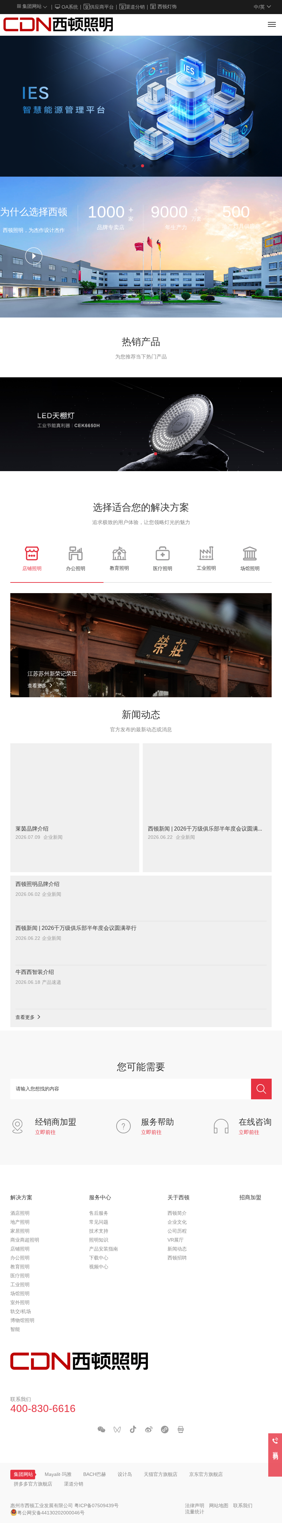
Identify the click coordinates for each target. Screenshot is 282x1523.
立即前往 (45, 1132)
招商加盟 (250, 1198)
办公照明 (20, 1258)
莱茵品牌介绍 (31, 829)
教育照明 (20, 1267)
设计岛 (125, 1474)
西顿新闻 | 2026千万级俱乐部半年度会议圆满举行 (207, 829)
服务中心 (100, 1198)
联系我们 (242, 1506)
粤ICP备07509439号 (96, 1506)
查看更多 (25, 1017)
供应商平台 (102, 7)
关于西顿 (178, 1198)
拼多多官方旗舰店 (33, 1484)
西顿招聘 (177, 1258)
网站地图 (218, 1506)
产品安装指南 (103, 1249)
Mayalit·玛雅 (58, 1474)
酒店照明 (20, 1213)
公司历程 (177, 1231)
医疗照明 (20, 1276)
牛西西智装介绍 (34, 972)
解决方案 (21, 1198)
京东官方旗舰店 (206, 1474)
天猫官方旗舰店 (160, 1474)
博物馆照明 (22, 1320)
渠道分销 (135, 7)
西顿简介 (177, 1213)
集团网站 (31, 6)
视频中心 (98, 1267)
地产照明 (20, 1222)
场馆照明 (20, 1294)
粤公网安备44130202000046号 (51, 1513)
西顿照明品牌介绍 (37, 884)
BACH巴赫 (94, 1474)
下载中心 (98, 1258)
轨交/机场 (20, 1311)
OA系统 (69, 7)
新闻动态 (177, 1249)
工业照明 (20, 1285)
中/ (259, 7)
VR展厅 (175, 1240)
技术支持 (98, 1231)
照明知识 (98, 1240)
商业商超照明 (24, 1240)
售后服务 (98, 1213)
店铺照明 (20, 1249)
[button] (125, 165)
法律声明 (194, 1506)
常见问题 (98, 1222)
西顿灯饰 (167, 7)
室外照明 (20, 1302)
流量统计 (194, 1512)
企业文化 (177, 1222)
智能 (15, 1329)
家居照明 (20, 1231)
